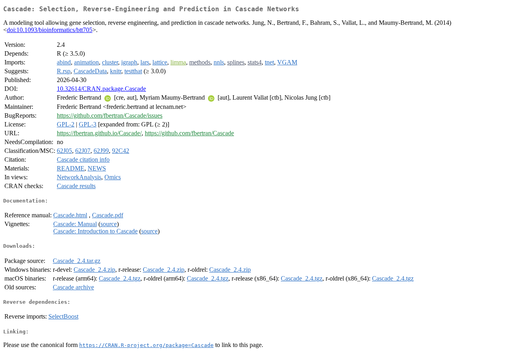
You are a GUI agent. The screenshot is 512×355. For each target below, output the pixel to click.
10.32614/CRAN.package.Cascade (101, 88)
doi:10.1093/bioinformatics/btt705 (49, 29)
